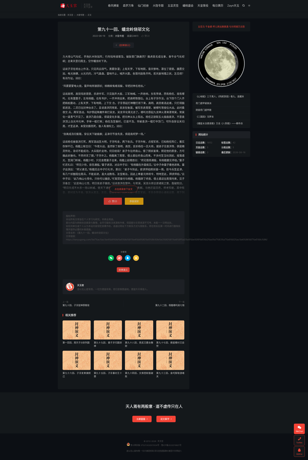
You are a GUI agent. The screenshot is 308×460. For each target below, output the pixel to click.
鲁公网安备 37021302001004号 (144, 445)
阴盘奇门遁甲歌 (203, 109)
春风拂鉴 (113, 5)
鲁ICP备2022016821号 (171, 445)
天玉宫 (69, 5)
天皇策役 (202, 5)
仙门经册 (143, 5)
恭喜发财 (134, 201)
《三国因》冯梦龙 (205, 116)
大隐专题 (158, 5)
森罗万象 (128, 5)
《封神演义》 (123, 45)
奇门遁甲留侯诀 (203, 103)
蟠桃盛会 (188, 5)
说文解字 (166, 419)
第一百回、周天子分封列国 (76, 342)
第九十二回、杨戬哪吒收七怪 (169, 305)
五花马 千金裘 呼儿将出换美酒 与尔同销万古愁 (221, 26)
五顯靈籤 (142, 419)
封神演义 (123, 269)
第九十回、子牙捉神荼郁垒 (76, 305)
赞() (145, 35)
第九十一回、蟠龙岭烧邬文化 (124, 29)
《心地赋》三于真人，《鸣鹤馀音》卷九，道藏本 (220, 96)
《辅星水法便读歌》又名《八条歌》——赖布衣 (219, 123)
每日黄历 (217, 5)
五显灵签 (173, 5)
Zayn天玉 (233, 5)
